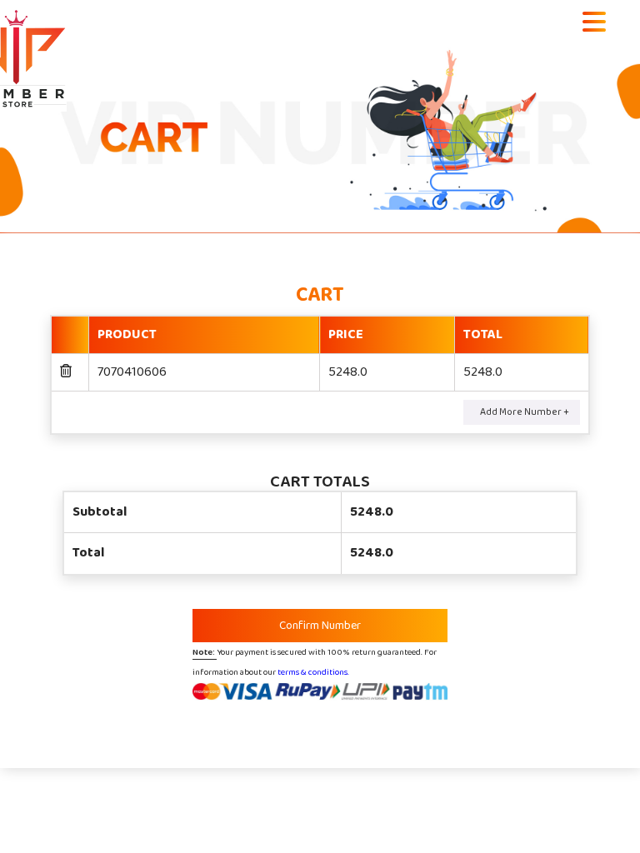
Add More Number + (524, 412)
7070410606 (132, 372)
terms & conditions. (313, 672)
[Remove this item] (66, 372)
